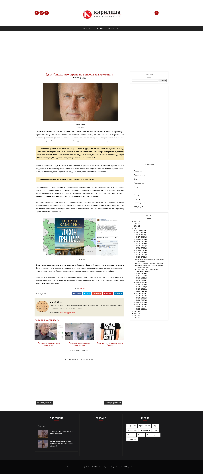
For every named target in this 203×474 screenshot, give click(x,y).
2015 (136, 313)
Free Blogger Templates (115, 467)
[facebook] (37, 13)
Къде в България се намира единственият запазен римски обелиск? (61, 443)
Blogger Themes (130, 467)
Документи (139, 187)
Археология (139, 175)
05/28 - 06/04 (140, 280)
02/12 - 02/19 (140, 309)
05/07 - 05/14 (140, 287)
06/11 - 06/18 (140, 276)
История (138, 195)
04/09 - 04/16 (140, 293)
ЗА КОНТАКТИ (114, 29)
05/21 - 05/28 (140, 282)
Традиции (138, 207)
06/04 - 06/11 (140, 278)
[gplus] (41, 13)
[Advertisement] (101, 50)
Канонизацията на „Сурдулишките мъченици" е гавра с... (147, 270)
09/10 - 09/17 (140, 239)
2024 (136, 221)
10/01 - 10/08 (140, 232)
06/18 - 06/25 (140, 274)
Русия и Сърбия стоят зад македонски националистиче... (149, 266)
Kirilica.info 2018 (92, 467)
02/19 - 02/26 (140, 307)
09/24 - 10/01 (140, 235)
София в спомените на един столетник (149, 263)
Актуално (138, 171)
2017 (136, 228)
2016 (136, 311)
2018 (136, 226)
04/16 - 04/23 (140, 291)
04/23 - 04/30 (140, 289)
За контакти (42, 426)
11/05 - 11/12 (140, 230)
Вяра (136, 179)
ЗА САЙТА (98, 29)
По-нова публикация (44, 403)
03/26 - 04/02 (140, 298)
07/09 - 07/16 (140, 252)
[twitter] (46, 13)
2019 (136, 224)
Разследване (140, 203)
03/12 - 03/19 (140, 302)
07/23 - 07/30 (140, 248)
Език (83, 288)
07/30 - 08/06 (140, 246)
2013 (136, 318)
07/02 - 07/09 (140, 255)
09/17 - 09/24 (140, 237)
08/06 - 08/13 (140, 244)
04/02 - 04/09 (140, 296)
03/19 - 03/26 (140, 300)
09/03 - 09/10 (140, 241)
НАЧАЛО (86, 29)
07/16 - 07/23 (140, 250)
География (139, 183)
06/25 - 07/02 (140, 257)
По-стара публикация (113, 403)
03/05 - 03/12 (140, 304)
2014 (136, 316)
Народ (137, 199)
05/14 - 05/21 (140, 285)
